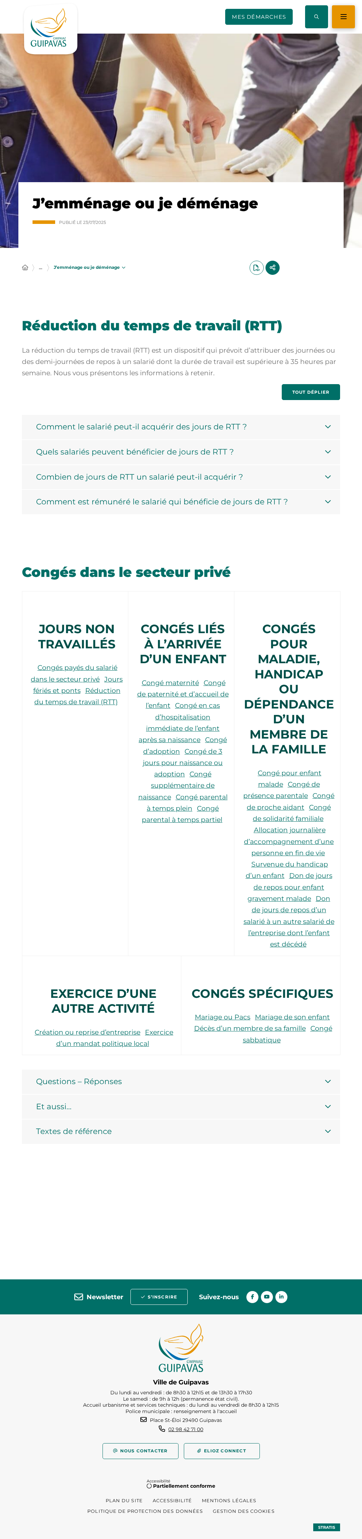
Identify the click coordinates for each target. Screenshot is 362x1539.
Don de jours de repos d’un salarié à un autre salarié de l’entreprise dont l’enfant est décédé (289, 921)
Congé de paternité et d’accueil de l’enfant (183, 694)
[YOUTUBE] (267, 1297)
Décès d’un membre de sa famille (250, 1028)
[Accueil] (25, 268)
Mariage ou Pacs (222, 1017)
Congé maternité (170, 683)
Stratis (326, 1527)
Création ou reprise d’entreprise (87, 1032)
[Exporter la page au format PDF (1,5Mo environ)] (257, 268)
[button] (316, 16)
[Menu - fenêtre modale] (343, 16)
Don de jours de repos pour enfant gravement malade (289, 887)
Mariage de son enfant (292, 1017)
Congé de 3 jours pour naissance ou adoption (183, 763)
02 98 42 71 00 (185, 1429)
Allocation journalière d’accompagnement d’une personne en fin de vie (289, 841)
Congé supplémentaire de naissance (176, 785)
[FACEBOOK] (252, 1297)
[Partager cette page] (272, 268)
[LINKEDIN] (281, 1297)
